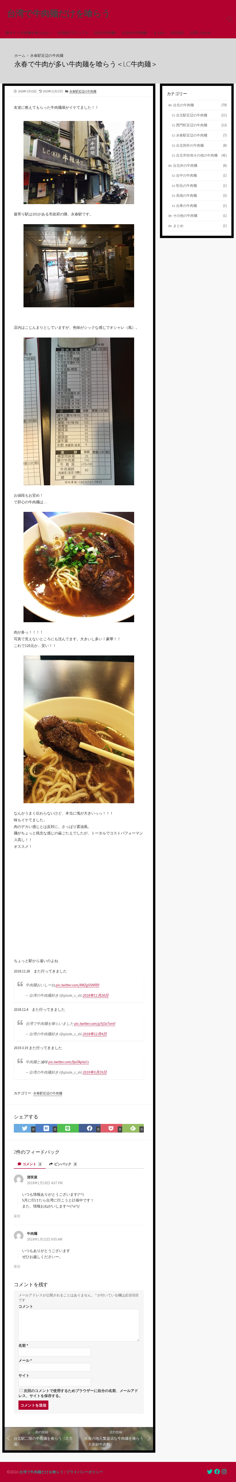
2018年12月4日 (95, 1034)
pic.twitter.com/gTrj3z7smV (94, 1023)
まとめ (158, 32)
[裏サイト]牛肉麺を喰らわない (28, 32)
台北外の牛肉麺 (134, 32)
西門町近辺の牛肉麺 (201, 125)
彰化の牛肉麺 (201, 185)
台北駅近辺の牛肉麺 (201, 115)
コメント (31, 1164)
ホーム (19, 55)
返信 (17, 1216)
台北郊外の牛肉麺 (201, 145)
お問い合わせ (200, 32)
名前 (23, 1345)
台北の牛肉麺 (104, 32)
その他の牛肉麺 (200, 215)
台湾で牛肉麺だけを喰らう (41, 1472)
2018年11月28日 (96, 995)
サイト (24, 1375)
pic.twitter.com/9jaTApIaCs (68, 1061)
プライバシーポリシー (84, 1472)
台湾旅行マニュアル (72, 32)
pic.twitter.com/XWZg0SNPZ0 (77, 985)
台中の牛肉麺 (201, 175)
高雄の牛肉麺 (201, 195)
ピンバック (64, 1164)
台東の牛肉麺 (201, 205)
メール (25, 1360)
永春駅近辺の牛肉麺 (46, 55)
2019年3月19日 (95, 1072)
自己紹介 (178, 32)
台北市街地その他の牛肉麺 (201, 155)
